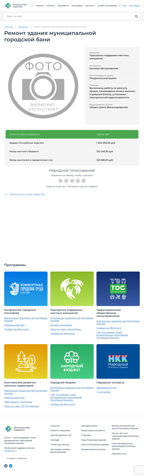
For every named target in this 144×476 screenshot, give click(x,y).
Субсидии (54, 440)
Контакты (90, 5)
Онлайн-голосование (107, 5)
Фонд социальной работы (93, 430)
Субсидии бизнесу (89, 426)
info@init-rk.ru (10, 451)
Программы (77, 5)
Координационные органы (93, 449)
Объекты (51, 5)
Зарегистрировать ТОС (61, 435)
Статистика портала (59, 444)
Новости (40, 5)
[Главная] (32, 6)
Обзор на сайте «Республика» (65, 329)
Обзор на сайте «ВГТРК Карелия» (21, 406)
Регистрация (134, 5)
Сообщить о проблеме (17, 458)
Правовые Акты (119, 454)
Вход (124, 5)
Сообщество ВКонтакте (16, 329)
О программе (103, 392)
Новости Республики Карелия (95, 444)
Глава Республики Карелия (93, 440)
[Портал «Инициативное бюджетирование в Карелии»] (15, 5)
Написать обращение (60, 430)
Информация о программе (18, 402)
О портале (55, 426)
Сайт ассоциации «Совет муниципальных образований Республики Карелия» (112, 335)
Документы (63, 5)
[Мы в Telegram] (10, 466)
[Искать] (136, 16)
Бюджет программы (61, 325)
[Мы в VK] (6, 466)
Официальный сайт (14, 325)
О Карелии (86, 435)
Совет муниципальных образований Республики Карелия (123, 446)
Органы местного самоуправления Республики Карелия (125, 436)
